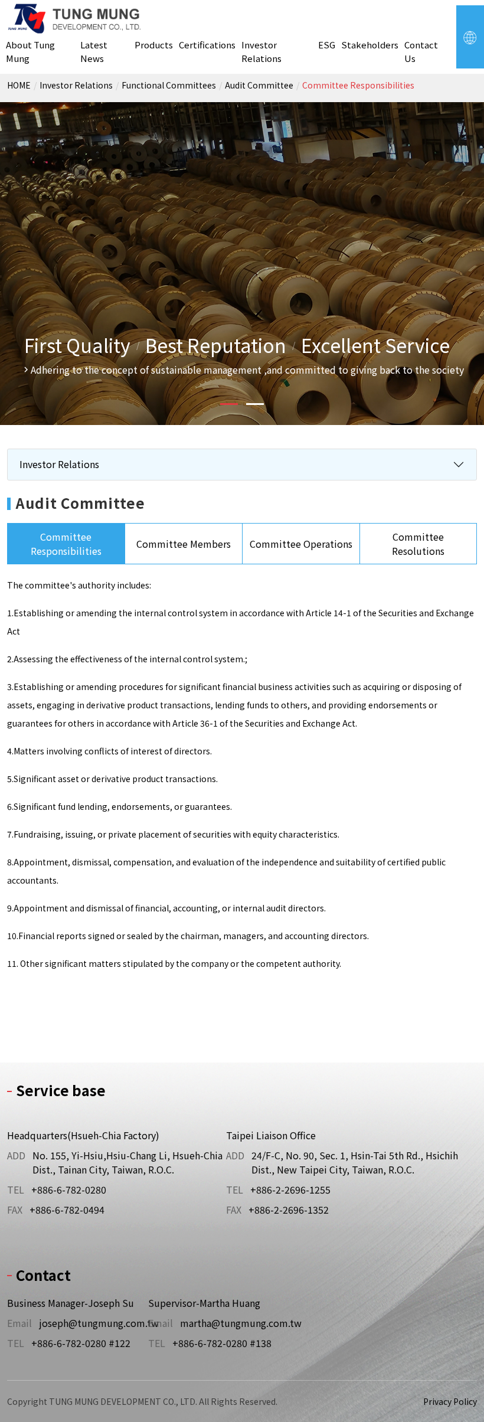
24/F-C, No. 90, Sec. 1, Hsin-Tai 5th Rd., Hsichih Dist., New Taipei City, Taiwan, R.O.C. (354, 1162)
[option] (242, 263)
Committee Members (183, 544)
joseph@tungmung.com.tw (99, 1323)
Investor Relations (76, 85)
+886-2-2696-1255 (290, 1189)
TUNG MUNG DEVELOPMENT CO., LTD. (75, 18)
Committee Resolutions (418, 543)
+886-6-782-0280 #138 (222, 1343)
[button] (470, 36)
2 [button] (255, 404)
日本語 (437, 124)
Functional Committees (169, 85)
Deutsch (437, 139)
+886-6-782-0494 (67, 1209)
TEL (15, 1189)
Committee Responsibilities (358, 85)
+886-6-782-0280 (68, 1189)
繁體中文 (437, 82)
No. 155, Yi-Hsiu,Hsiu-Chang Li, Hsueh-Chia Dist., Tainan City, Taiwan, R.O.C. (127, 1162)
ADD (16, 1155)
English (437, 110)
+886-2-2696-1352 (288, 1209)
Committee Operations (301, 544)
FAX (14, 1209)
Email (19, 1323)
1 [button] (229, 404)
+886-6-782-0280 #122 (80, 1343)
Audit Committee (259, 85)
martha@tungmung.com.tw (238, 1323)
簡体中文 (437, 96)
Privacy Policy (450, 1401)
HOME (19, 85)
